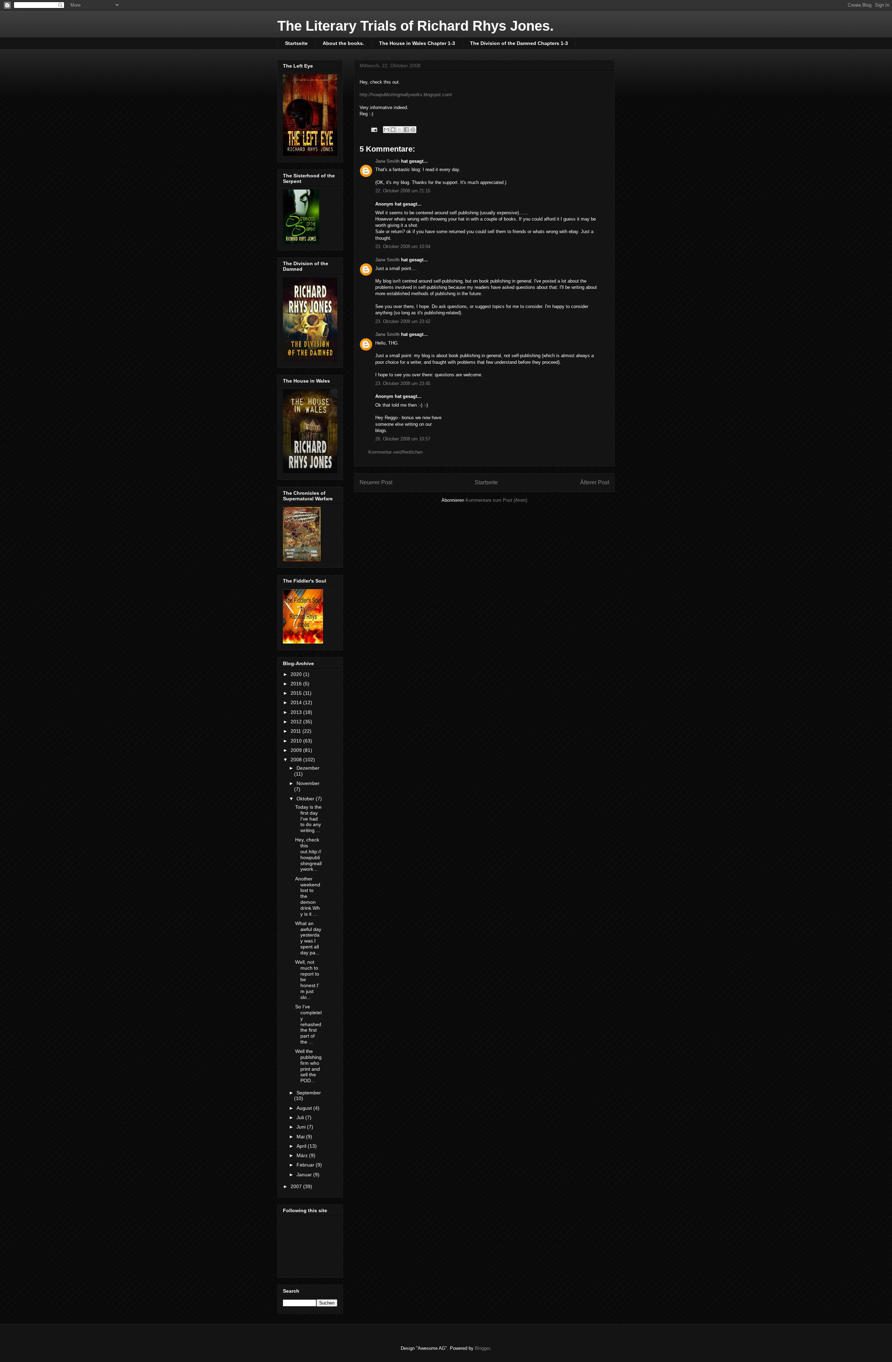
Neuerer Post (376, 482)
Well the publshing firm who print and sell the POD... (308, 1065)
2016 (297, 683)
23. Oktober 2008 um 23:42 (402, 321)
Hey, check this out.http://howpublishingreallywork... (308, 854)
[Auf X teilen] (399, 129)
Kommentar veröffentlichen (395, 452)
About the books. (343, 43)
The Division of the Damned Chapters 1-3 (519, 43)
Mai (301, 1136)
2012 (297, 721)
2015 (297, 693)
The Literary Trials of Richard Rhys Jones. (415, 25)
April (302, 1146)
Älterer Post (594, 482)
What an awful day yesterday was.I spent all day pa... (308, 938)
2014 (297, 702)
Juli (301, 1117)
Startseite (296, 43)
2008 (297, 759)
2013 (297, 712)
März (303, 1155)
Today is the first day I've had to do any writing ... (308, 818)
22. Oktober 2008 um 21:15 (402, 190)
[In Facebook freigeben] (406, 129)
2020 (297, 674)
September (309, 1092)
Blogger (482, 1348)
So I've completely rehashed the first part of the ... (308, 1024)
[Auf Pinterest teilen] (412, 129)
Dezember (308, 768)
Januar (305, 1174)
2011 (296, 731)
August (305, 1108)
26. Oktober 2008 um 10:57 (402, 438)
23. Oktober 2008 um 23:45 (402, 383)
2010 (297, 741)
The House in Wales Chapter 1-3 (417, 43)
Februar (306, 1165)
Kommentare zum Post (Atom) (496, 500)
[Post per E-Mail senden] (374, 129)
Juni (302, 1127)
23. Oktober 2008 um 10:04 (402, 246)
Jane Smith (387, 161)
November (308, 783)
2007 (297, 1186)
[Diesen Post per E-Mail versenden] (386, 129)
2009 (297, 750)
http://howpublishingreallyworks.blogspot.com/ (406, 94)
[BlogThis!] (393, 129)
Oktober (306, 798)
